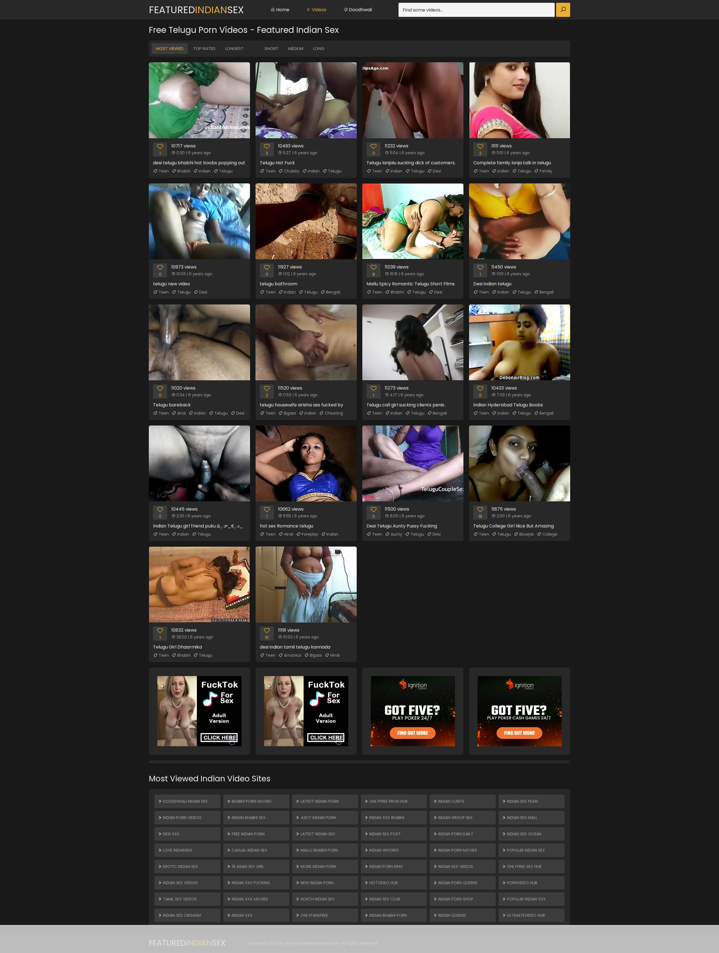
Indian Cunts (450, 801)
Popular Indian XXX (526, 899)
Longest (234, 48)
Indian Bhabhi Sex (248, 817)
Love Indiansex (177, 850)
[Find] (563, 10)
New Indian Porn (316, 883)
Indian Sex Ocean (523, 834)
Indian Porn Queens (457, 883)
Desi (437, 171)
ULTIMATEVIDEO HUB (525, 915)
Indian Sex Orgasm (181, 915)
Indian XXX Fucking (250, 883)
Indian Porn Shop (455, 899)
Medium (295, 48)
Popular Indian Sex (525, 850)
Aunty (396, 534)
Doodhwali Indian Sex (185, 801)
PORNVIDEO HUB (521, 883)
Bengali (333, 292)
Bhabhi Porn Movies (251, 801)
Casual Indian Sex (249, 850)
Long (318, 48)
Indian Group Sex (455, 817)
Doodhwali (360, 9)
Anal (181, 413)
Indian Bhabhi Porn (387, 915)
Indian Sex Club (384, 899)
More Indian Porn (317, 866)
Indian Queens (451, 915)
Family (546, 171)
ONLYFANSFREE (313, 915)
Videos (318, 9)
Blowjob (526, 534)
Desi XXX (170, 834)
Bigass (290, 413)
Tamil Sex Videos (179, 899)
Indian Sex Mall (521, 817)
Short (271, 48)
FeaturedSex (196, 10)
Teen (164, 171)
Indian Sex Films (522, 801)
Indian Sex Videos (180, 883)
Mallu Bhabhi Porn (318, 850)
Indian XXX (241, 915)
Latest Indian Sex (317, 834)
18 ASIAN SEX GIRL (247, 866)
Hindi (288, 534)
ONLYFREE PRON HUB (388, 801)
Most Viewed (169, 48)
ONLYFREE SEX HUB (523, 866)
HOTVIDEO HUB (383, 883)
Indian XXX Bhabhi (386, 817)
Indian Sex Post (384, 834)
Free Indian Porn (248, 834)
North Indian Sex (317, 899)
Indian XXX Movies (249, 899)
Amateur (292, 655)
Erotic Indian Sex (180, 866)
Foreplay (310, 534)
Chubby (291, 171)
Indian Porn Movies (457, 850)
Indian (205, 171)
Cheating (334, 413)
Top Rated (204, 48)
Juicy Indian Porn (317, 817)
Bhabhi (183, 171)
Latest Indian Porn (319, 801)
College (549, 534)
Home (282, 9)
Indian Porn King (385, 866)
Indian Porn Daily (455, 834)
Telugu (226, 171)
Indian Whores (383, 850)
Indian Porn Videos (181, 817)
